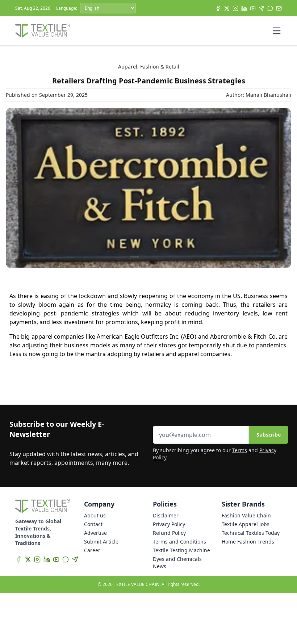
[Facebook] (218, 8)
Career (92, 550)
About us (95, 515)
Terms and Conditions (179, 541)
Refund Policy (169, 532)
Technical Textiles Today (251, 532)
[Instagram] (235, 8)
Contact (93, 524)
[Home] (42, 31)
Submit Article (101, 541)
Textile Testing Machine (181, 550)
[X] (227, 8)
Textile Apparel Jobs (245, 524)
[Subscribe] (279, 8)
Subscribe (268, 434)
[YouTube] (253, 8)
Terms (239, 450)
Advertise (95, 532)
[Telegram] (261, 8)
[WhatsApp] (270, 8)
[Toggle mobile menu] (277, 31)
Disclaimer (166, 515)
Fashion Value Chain (246, 515)
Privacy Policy (169, 524)
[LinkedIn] (244, 8)
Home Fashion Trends (248, 541)
